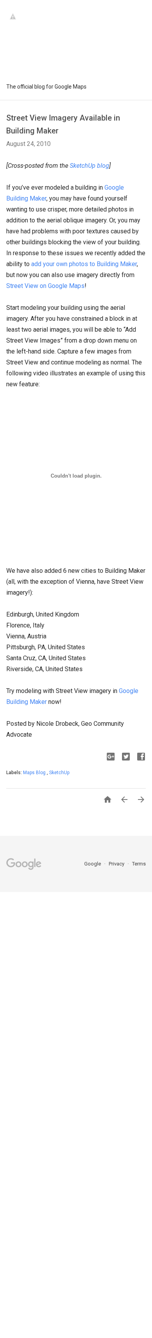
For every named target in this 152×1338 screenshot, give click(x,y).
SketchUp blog (89, 165)
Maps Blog (35, 772)
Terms (139, 864)
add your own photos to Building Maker (84, 264)
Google (93, 864)
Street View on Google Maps (45, 286)
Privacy (117, 864)
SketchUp (59, 772)
